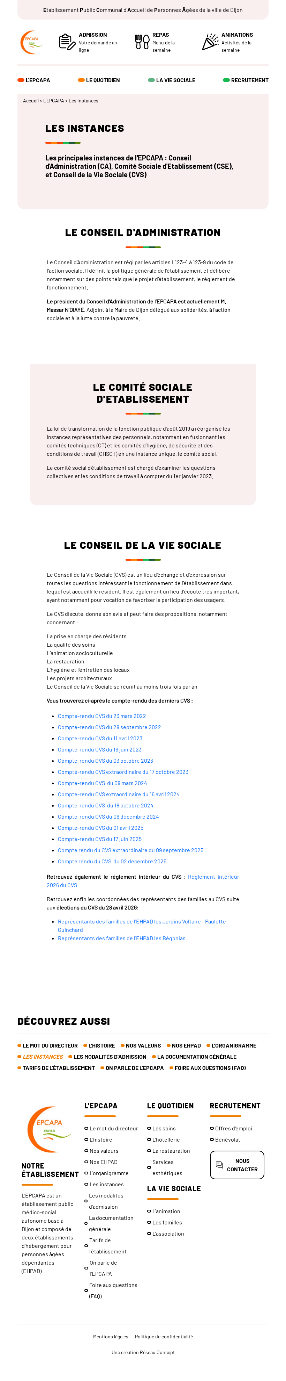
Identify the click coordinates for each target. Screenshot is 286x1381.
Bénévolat (227, 1139)
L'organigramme (234, 1045)
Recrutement (250, 80)
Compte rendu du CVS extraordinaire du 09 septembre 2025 (130, 850)
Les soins (164, 1128)
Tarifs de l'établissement (59, 1067)
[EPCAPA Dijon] (38, 42)
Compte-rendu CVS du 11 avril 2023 (100, 738)
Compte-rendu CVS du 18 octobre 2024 (105, 805)
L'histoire (102, 1045)
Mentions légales (110, 1336)
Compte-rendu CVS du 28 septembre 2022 (109, 727)
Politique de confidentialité (164, 1336)
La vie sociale (175, 80)
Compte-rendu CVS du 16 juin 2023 (100, 749)
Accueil (31, 100)
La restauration (171, 1150)
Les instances (43, 1056)
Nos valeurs (143, 1045)
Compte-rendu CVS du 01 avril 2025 (100, 827)
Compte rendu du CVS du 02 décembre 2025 (112, 861)
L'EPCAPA (38, 80)
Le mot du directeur (50, 1045)
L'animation (166, 1211)
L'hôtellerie (166, 1139)
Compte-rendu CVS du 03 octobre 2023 (105, 760)
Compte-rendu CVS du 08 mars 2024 (102, 782)
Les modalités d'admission (110, 1056)
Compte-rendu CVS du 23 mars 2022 (102, 715)
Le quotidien (103, 80)
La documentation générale (196, 1056)
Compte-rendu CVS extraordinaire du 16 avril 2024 (119, 794)
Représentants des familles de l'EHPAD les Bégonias (122, 938)
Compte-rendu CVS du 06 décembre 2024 (108, 816)
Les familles (167, 1222)
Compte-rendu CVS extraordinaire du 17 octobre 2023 (123, 771)
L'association (168, 1233)
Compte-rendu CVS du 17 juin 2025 (100, 838)
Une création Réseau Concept (143, 1352)
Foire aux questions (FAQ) (210, 1067)
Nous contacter (242, 1164)
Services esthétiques (167, 1167)
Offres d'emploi (233, 1128)
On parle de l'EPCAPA (135, 1067)
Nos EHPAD (186, 1045)
